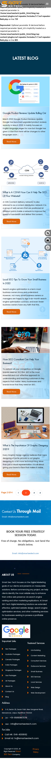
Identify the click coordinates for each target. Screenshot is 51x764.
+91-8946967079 (18, 718)
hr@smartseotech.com (26, 738)
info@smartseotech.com (23, 724)
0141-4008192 (20, 734)
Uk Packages (10, 681)
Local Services (36, 682)
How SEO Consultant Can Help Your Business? (21, 361)
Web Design (35, 687)
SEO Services (36, 677)
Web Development (38, 693)
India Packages (11, 665)
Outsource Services (38, 666)
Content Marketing (38, 655)
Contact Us (9, 691)
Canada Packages (12, 659)
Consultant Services (38, 661)
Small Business (36, 671)
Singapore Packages (13, 670)
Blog (7, 697)
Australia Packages (12, 654)
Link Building (36, 650)
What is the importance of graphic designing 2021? (25, 447)
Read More (11, 141)
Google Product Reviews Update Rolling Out (24, 113)
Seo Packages (10, 649)
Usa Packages (10, 675)
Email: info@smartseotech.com (15, 517)
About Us (8, 686)
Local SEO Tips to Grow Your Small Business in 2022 (24, 281)
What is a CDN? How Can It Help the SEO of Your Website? (25, 194)
